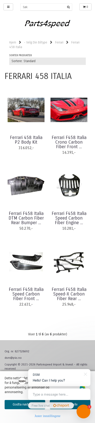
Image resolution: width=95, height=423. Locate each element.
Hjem (12, 42)
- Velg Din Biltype (35, 42)
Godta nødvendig (25, 404)
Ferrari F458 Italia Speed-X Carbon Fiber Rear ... (69, 294)
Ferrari (59, 42)
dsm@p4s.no (13, 358)
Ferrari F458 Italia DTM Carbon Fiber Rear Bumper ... (26, 218)
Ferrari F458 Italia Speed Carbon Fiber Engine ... (69, 218)
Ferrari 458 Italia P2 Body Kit (26, 140)
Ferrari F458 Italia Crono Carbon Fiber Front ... (69, 142)
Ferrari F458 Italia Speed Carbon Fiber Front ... (26, 294)
